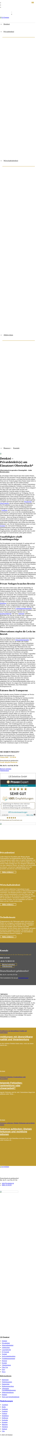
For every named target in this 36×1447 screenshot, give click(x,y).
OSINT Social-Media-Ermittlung (18, 408)
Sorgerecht (29, 131)
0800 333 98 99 (19, 14)
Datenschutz (5, 1384)
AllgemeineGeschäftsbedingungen (9, 1389)
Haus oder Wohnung (13, 386)
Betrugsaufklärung (13, 197)
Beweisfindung (11, 57)
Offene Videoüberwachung (16, 108)
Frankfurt (5, 1411)
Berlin (4, 1407)
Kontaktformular (23, 978)
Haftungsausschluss (8, 1386)
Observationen (27, 248)
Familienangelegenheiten (15, 74)
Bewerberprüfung (12, 203)
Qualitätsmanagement (8, 1358)
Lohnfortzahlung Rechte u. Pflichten (19, 237)
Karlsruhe (5, 1420)
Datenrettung (11, 360)
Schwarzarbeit (11, 288)
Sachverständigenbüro (8, 1356)
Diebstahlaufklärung (13, 63)
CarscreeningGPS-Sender (11, 351)
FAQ (4, 5)
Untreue (9, 148)
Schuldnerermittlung (13, 131)
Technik (2, 526)
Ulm (3, 1431)
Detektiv (4, 1394)
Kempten (4, 1422)
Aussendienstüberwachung (16, 192)
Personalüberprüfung (14, 260)
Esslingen (4, 510)
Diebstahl (27, 209)
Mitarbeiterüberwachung (15, 243)
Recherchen (24, 114)
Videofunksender (21, 148)
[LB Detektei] (17, 17)
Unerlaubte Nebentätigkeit (16, 294)
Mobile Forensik (24, 391)
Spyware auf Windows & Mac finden (17, 427)
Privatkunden (11, 397)
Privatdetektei (9, 32)
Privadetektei (6, 1343)
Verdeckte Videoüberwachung (17, 435)
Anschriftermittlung (13, 51)
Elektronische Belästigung (11, 368)
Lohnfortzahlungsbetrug (15, 231)
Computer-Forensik (13, 209)
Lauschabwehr (24, 91)
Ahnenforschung (25, 40)
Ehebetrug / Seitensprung (15, 68)
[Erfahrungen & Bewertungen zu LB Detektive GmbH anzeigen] (18, 815)
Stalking (22, 136)
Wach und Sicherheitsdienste (10, 1397)
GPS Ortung (10, 80)
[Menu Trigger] (32, 2)
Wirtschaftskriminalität (15, 322)
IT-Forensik (10, 391)
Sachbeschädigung (13, 119)
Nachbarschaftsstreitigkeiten (16, 97)
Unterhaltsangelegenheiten (16, 142)
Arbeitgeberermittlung (14, 186)
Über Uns (6, 3)
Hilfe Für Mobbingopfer (15, 85)
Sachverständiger (12, 125)
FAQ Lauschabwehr (13, 441)
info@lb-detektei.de (10, 12)
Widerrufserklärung (8, 1392)
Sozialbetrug (10, 136)
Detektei (7, 24)
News (4, 7)
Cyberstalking (24, 349)
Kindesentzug (11, 91)
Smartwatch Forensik (14, 420)
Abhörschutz (10, 40)
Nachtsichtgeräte (12, 248)
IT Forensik (5, 1352)
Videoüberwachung (13, 310)
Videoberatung (11, 153)
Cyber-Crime (24, 355)
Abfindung (10, 169)
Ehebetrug (3, 603)
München (5, 1424)
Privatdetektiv (11, 114)
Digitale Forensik (25, 360)
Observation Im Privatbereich (17, 102)
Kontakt (16, 448)
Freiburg (4, 1413)
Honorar (7, 448)
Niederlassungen (7, 1382)
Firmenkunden (24, 366)
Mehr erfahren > (8, 872)
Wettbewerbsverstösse (14, 316)
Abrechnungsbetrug (13, 175)
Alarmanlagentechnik (14, 46)
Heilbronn (5, 1418)
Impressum (5, 1380)
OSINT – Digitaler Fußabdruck (17, 403)
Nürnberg (5, 1427)
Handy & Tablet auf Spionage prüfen (17, 378)
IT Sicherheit (23, 220)
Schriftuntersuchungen (14, 277)
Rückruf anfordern (5, 769)
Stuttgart (4, 1429)
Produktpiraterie (12, 265)
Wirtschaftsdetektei (11, 161)
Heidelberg (5, 1416)
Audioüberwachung (13, 343)
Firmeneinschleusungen (14, 214)
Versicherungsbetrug (13, 299)
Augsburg (5, 1405)
